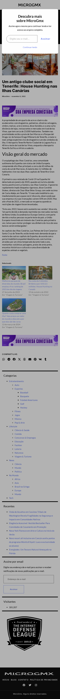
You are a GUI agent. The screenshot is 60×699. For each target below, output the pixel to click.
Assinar (45, 38)
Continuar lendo (30, 47)
